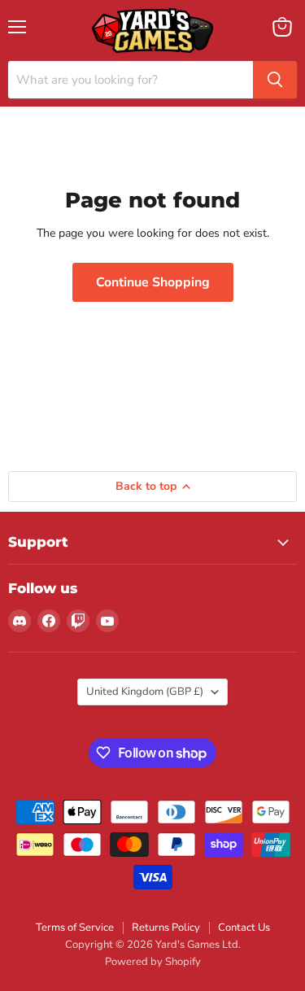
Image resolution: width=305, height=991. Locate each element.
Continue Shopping (153, 282)
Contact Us (244, 927)
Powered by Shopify (153, 961)
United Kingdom (144, 691)
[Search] (275, 79)
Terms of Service (75, 927)
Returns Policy (166, 927)
